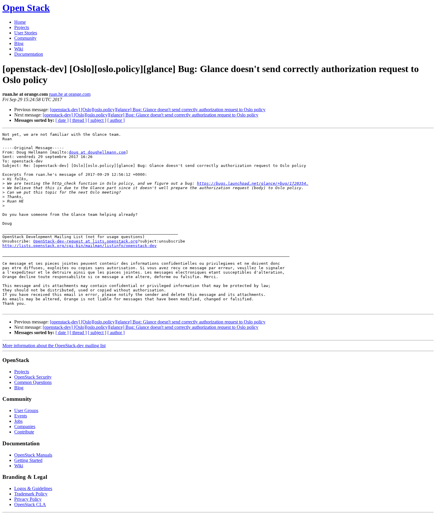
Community (25, 38)
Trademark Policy (30, 493)
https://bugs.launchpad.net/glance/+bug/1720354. (252, 183)
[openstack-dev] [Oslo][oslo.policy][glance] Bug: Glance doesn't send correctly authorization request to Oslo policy (157, 109)
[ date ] (62, 120)
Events (20, 415)
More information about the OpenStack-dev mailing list (54, 345)
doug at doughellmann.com (97, 152)
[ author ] (116, 120)
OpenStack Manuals (33, 454)
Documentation (28, 54)
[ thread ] (78, 120)
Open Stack (26, 7)
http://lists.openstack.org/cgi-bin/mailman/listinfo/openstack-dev (79, 245)
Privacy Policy (28, 499)
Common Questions (33, 382)
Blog (18, 43)
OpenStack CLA (30, 504)
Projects (21, 27)
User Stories (25, 32)
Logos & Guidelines (33, 488)
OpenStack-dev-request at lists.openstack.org (85, 241)
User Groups (26, 410)
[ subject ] (97, 120)
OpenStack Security (33, 377)
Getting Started (28, 460)
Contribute (24, 431)
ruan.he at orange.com (69, 94)
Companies (24, 426)
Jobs (18, 421)
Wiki (18, 48)
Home (20, 22)
